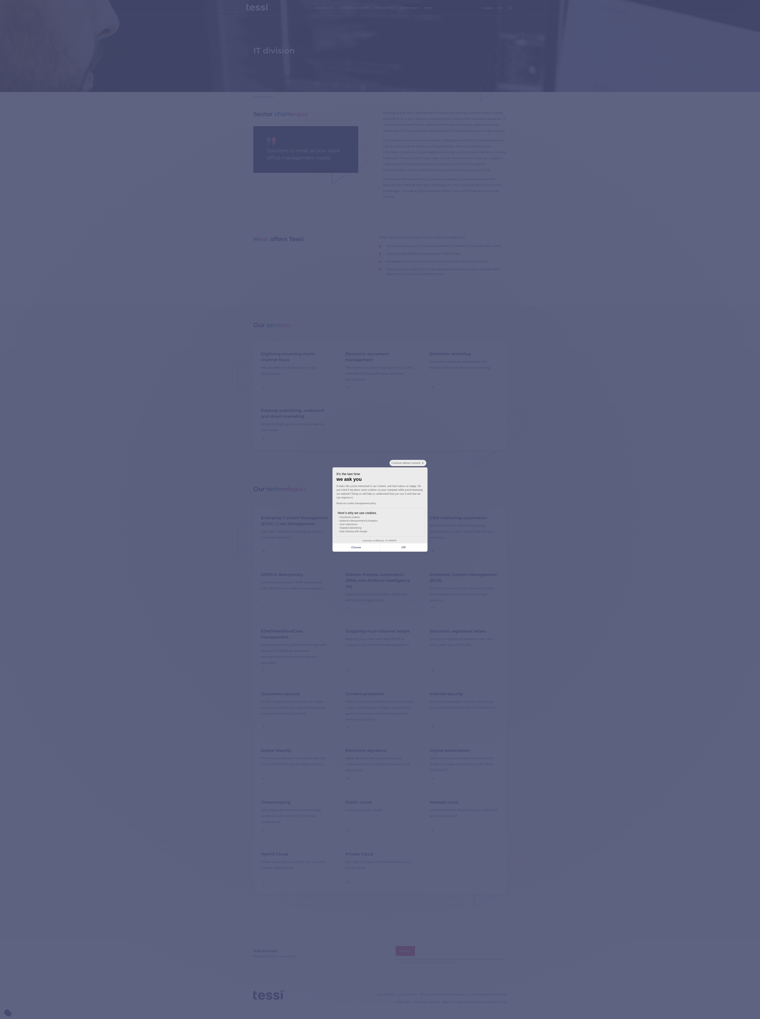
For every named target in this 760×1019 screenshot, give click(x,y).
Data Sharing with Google (353, 531)
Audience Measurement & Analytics (359, 520)
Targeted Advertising (351, 528)
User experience (348, 524)
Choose (356, 547)
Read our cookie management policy (356, 503)
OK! (403, 547)
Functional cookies (350, 517)
